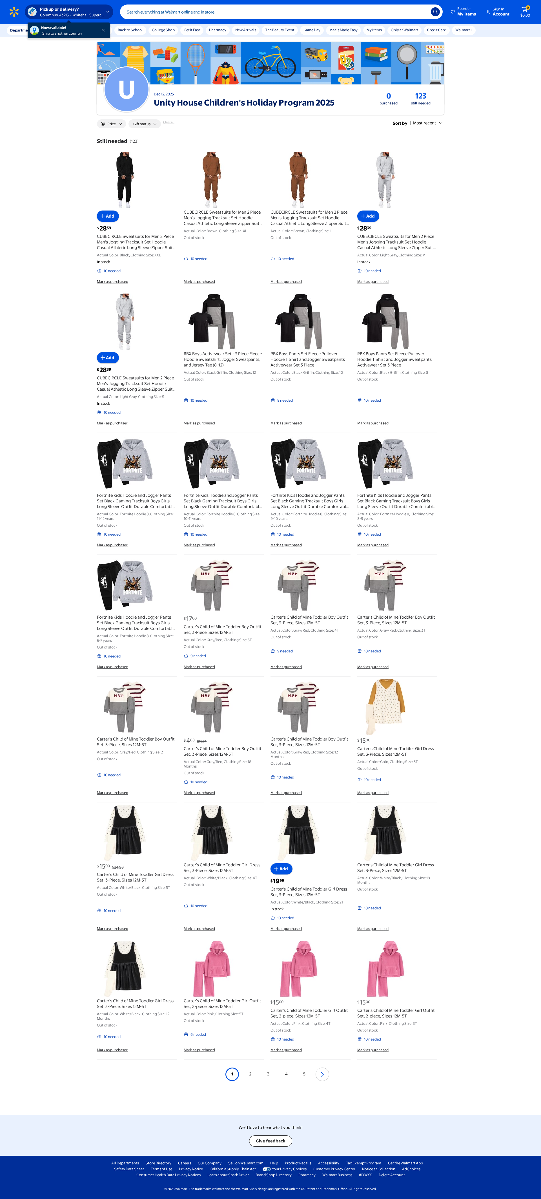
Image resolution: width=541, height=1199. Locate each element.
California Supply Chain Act (233, 1169)
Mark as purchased (112, 281)
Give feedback (270, 1141)
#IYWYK (365, 1175)
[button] (463, 12)
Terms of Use (161, 1169)
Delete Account (392, 1175)
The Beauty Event (279, 30)
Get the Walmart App (405, 1163)
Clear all (168, 122)
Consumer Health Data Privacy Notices (168, 1175)
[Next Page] (322, 1074)
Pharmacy (217, 30)
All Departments (125, 1163)
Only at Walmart (404, 30)
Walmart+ (463, 30)
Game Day (311, 30)
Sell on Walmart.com (245, 1163)
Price (111, 124)
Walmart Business (337, 1175)
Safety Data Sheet (129, 1169)
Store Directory (158, 1163)
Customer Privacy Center (334, 1169)
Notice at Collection (378, 1169)
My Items (374, 30)
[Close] (104, 30)
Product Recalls (298, 1163)
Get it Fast (192, 30)
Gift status (141, 124)
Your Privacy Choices (289, 1169)
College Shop (163, 30)
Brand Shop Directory (274, 1175)
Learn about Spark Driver (228, 1175)
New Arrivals (245, 30)
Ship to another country (62, 33)
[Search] (435, 11)
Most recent (424, 123)
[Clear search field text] (422, 12)
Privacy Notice (191, 1169)
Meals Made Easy (343, 30)
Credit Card (436, 30)
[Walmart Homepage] (14, 12)
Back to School (130, 30)
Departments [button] (21, 30)
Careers (184, 1163)
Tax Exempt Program (363, 1163)
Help (274, 1163)
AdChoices (411, 1169)
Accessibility (328, 1163)
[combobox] (281, 12)
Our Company (209, 1163)
